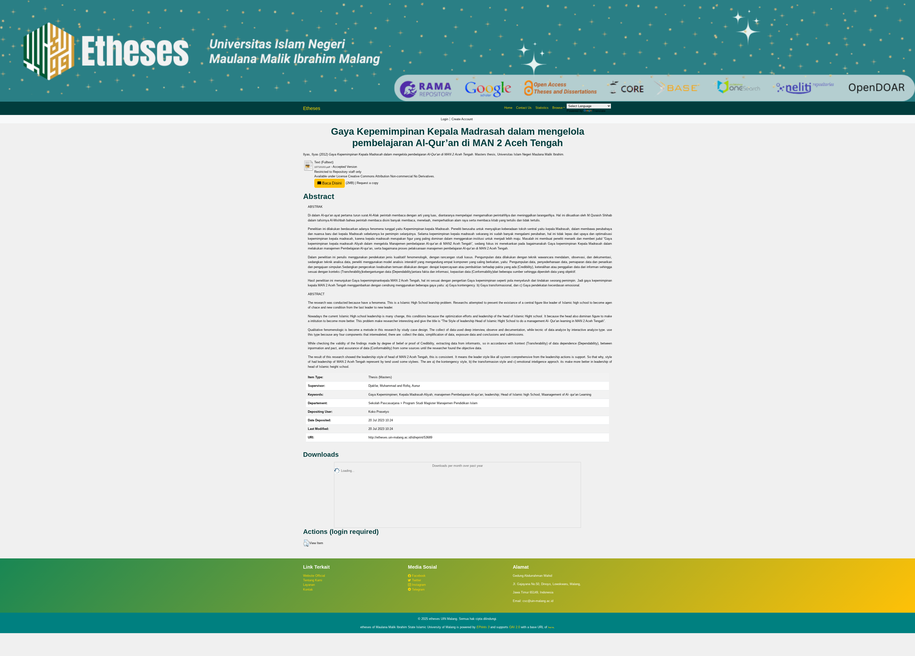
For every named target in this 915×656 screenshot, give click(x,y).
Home (508, 107)
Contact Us (524, 107)
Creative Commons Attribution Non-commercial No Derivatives (391, 176)
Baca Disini (331, 183)
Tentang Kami (312, 580)
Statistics (542, 107)
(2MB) (338, 183)
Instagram (418, 584)
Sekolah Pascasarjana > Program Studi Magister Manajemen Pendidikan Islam (423, 403)
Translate (599, 111)
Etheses (311, 108)
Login (444, 119)
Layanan (309, 584)
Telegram (418, 589)
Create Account (462, 119)
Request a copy (367, 183)
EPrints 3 (483, 627)
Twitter (416, 580)
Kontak (308, 589)
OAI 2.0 (514, 627)
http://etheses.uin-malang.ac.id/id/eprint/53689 (400, 437)
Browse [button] (557, 107)
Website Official (314, 575)
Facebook (418, 575)
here (551, 627)
